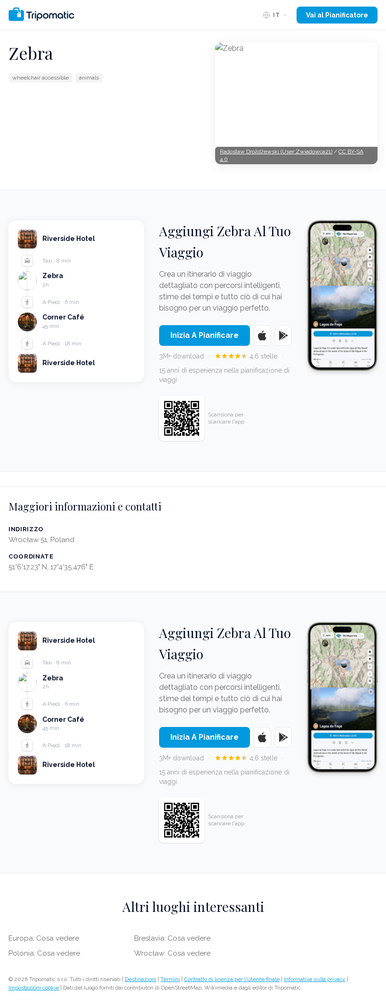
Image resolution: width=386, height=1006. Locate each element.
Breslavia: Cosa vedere (172, 938)
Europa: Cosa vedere (43, 938)
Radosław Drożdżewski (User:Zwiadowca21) (276, 151)
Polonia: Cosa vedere (44, 953)
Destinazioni (140, 979)
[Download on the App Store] (262, 335)
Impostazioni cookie (33, 987)
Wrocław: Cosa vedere (172, 953)
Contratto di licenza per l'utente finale (232, 979)
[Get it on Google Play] (283, 335)
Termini (170, 979)
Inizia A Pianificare (204, 335)
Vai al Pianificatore (337, 15)
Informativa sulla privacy (315, 979)
